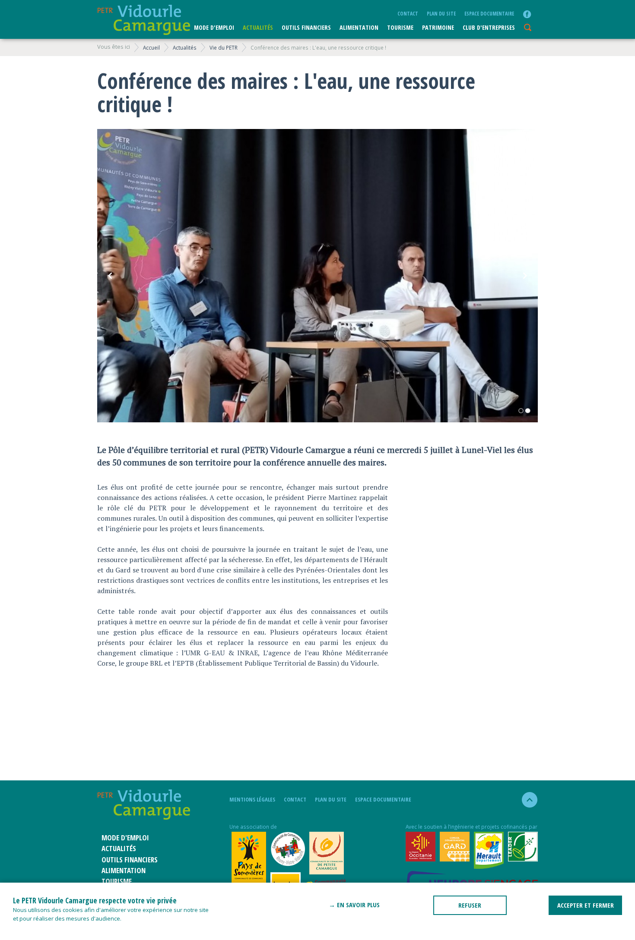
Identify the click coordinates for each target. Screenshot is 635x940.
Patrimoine (438, 27)
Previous (110, 275)
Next (524, 275)
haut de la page (526, 799)
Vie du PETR (224, 47)
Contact (407, 13)
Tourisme (400, 27)
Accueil (151, 47)
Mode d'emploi (214, 27)
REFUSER (469, 905)
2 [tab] (528, 410)
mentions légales (252, 799)
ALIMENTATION (359, 27)
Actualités (258, 27)
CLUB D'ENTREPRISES (489, 27)
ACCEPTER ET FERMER (585, 905)
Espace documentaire (489, 13)
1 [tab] (521, 410)
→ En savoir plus (354, 904)
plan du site (441, 13)
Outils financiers (306, 27)
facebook (527, 14)
